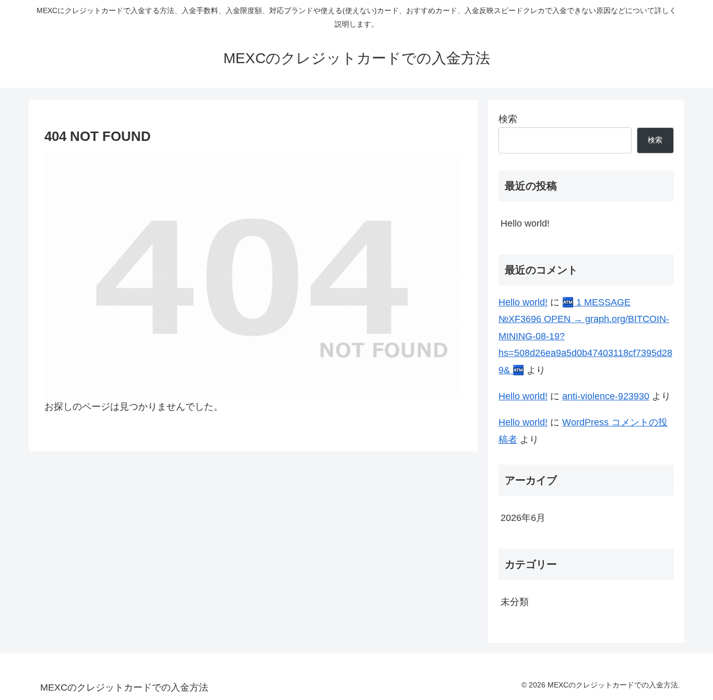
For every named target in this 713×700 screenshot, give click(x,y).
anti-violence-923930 (605, 396)
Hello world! (525, 223)
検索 (507, 119)
